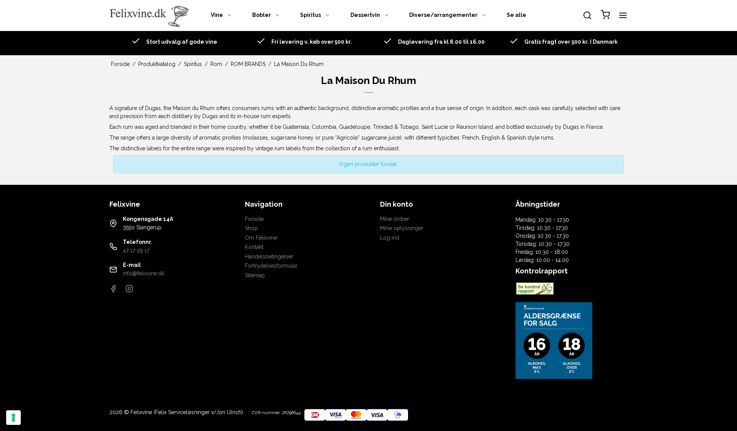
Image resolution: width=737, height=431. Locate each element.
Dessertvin (365, 15)
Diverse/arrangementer (443, 15)
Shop (251, 228)
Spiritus (310, 15)
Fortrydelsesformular (271, 266)
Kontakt (254, 247)
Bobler (261, 15)
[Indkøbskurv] (605, 15)
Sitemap (255, 275)
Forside (254, 219)
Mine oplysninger (401, 228)
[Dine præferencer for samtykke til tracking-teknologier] (13, 417)
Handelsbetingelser (269, 256)
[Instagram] (129, 291)
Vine (217, 15)
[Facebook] (113, 291)
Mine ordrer (394, 219)
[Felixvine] (151, 15)
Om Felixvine (261, 238)
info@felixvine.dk (143, 273)
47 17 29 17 (136, 250)
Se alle (516, 15)
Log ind (389, 238)
